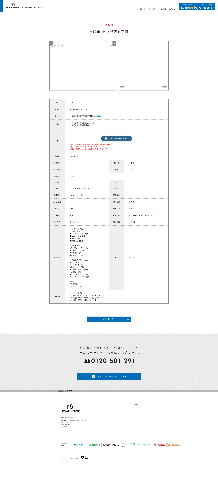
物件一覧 (142, 9)
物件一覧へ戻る (109, 319)
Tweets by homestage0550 (130, 405)
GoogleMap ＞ (97, 116)
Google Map (73, 435)
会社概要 (163, 9)
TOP (55, 391)
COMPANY (64, 458)
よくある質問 (153, 9)
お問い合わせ (173, 9)
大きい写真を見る (59, 45)
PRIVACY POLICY (74, 458)
